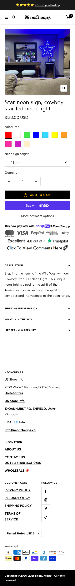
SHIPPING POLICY (18, 506)
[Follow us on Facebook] (45, 491)
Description (14, 265)
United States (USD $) (21, 533)
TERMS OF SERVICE (13, 516)
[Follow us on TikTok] (45, 517)
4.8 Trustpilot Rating (47, 5)
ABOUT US (13, 449)
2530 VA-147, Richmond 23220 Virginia (33, 390)
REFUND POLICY (17, 498)
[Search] (13, 17)
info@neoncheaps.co (20, 430)
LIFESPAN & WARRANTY (20, 330)
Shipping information (21, 308)
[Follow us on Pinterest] (45, 508)
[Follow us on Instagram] (45, 500)
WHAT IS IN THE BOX (18, 319)
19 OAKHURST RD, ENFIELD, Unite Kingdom (30, 411)
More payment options (37, 216)
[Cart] (68, 17)
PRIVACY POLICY (18, 490)
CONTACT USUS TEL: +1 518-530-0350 (23, 460)
